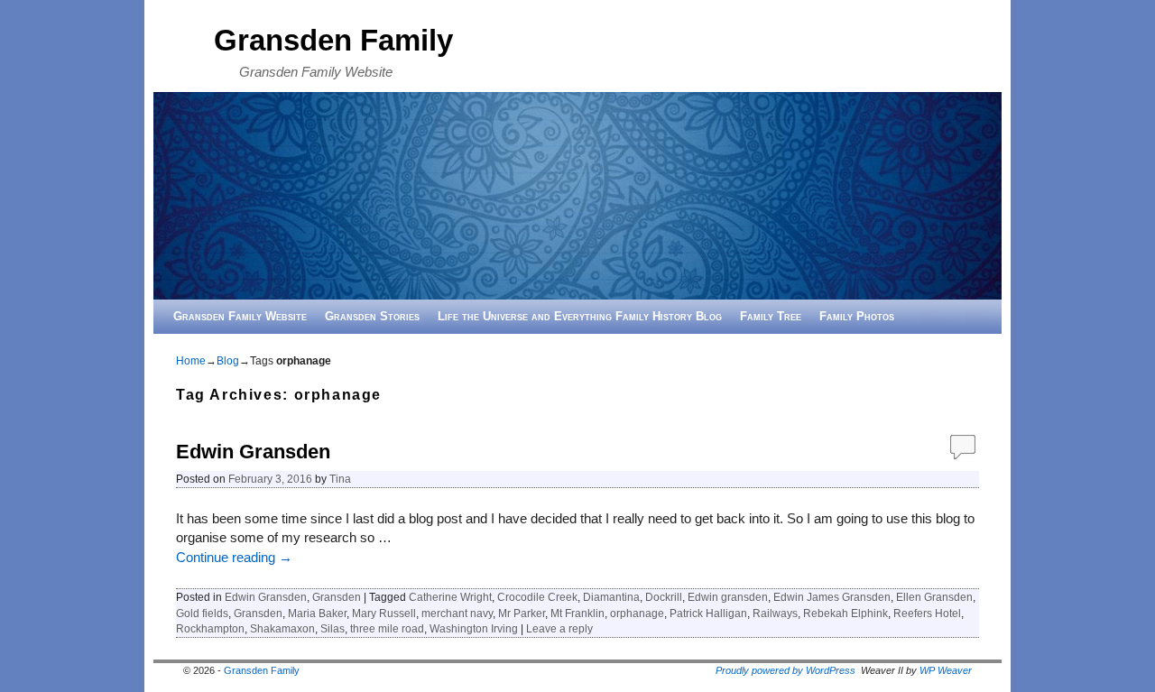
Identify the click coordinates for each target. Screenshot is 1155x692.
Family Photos (856, 316)
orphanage (637, 613)
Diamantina (611, 597)
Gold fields (202, 613)
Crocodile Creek (537, 597)
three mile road (387, 628)
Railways (775, 613)
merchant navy (457, 613)
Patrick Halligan (708, 613)
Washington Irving (474, 628)
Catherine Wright (450, 597)
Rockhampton (210, 628)
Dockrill (663, 597)
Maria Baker (317, 613)
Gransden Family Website (240, 316)
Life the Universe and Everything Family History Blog (580, 316)
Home (191, 361)
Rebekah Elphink (845, 613)
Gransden (336, 597)
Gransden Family (333, 40)
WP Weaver (945, 670)
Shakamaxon (282, 628)
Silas (332, 628)
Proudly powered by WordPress (785, 670)
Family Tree (770, 316)
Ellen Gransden (934, 597)
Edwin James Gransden (832, 597)
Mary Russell (384, 613)
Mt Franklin (577, 613)
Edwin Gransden (253, 451)
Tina (340, 478)
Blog (228, 361)
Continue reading (234, 557)
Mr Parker (521, 613)
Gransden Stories (372, 316)
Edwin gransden (728, 597)
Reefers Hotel (927, 613)
